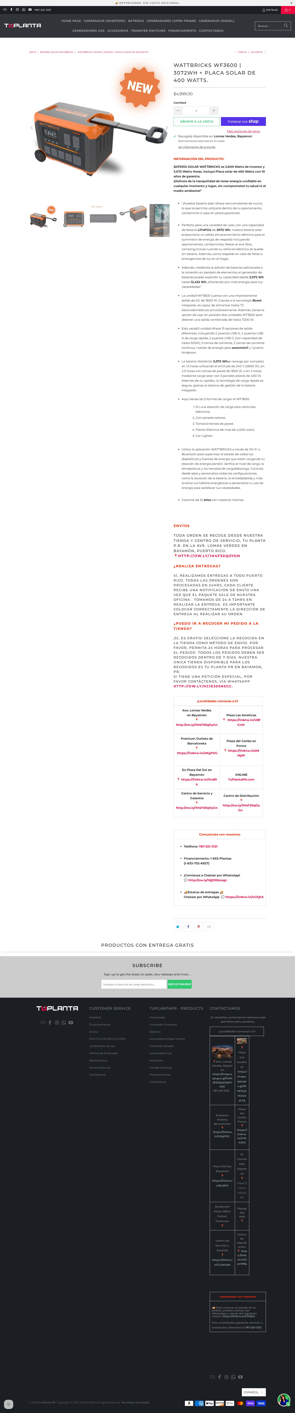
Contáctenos (97, 1074)
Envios (93, 1031)
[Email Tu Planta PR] (4, 9)
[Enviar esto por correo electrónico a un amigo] (209, 926)
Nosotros (95, 1017)
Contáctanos (158, 1081)
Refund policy (98, 1060)
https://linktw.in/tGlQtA (244, 897)
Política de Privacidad (103, 1053)
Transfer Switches (161, 1067)
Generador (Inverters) (163, 1024)
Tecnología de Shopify (135, 1402)
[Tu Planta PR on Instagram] (17, 9)
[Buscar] (286, 25)
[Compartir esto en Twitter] (178, 926)
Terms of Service (99, 1067)
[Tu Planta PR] (22, 25)
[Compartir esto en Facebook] (188, 926)
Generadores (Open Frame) (167, 1038)
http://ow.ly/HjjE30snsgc (207, 880)
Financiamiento (99, 1024)
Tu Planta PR (47, 1402)
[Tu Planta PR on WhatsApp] (23, 9)
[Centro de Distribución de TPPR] (241, 1267)
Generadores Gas (161, 1053)
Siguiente (257, 52)
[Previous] (32, 128)
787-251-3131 (43, 9)
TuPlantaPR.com (241, 779)
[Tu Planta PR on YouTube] (30, 9)
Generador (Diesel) (162, 1046)
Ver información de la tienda (196, 147)
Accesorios (156, 1060)
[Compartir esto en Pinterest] (198, 926)
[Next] (166, 128)
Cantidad (180, 102)
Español (251, 1392)
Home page (157, 1017)
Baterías (155, 1031)
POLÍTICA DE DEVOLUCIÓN (107, 1038)
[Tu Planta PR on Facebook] (11, 9)
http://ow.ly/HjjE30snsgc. (203, 686)
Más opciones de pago (243, 131)
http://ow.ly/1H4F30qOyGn (210, 556)
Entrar (272, 9)
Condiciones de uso (102, 1046)
